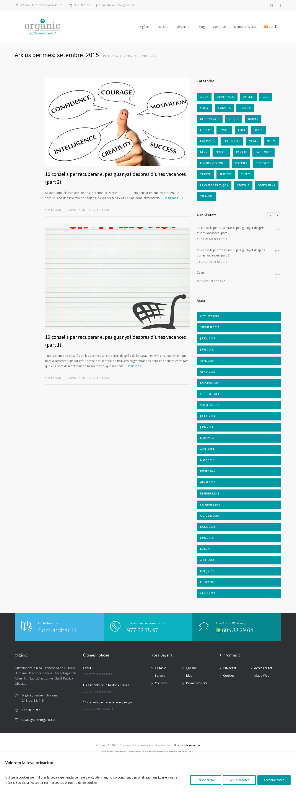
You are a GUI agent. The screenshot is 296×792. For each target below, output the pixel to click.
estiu (105, 210)
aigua (204, 97)
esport (224, 130)
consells (94, 210)
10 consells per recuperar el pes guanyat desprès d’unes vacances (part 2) (109, 702)
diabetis (245, 108)
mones (253, 141)
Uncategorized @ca (214, 185)
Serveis (181, 27)
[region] (148, 772)
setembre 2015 (209, 327)
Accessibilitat (263, 668)
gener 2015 (207, 372)
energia (205, 130)
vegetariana (266, 185)
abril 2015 (207, 360)
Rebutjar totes (239, 780)
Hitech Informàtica (186, 745)
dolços (233, 119)
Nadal (271, 141)
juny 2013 (206, 538)
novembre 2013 (210, 504)
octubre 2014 (209, 394)
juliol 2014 (207, 416)
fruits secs (207, 141)
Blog (201, 27)
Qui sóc (163, 27)
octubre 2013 (209, 516)
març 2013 (207, 571)
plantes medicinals (213, 163)
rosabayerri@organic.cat (118, 5)
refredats (262, 163)
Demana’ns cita (245, 27)
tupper (245, 174)
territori (226, 174)
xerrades (206, 196)
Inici (106, 56)
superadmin (53, 210)
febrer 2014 (208, 471)
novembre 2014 (210, 383)
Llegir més (171, 198)
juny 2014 (206, 427)
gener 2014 (207, 482)
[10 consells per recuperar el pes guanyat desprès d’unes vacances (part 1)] (117, 278)
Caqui (87, 668)
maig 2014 (206, 438)
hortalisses (232, 141)
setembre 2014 (209, 405)
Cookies (228, 675)
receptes (241, 163)
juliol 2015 (207, 338)
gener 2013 (207, 593)
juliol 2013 (207, 527)
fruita (258, 130)
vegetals (243, 185)
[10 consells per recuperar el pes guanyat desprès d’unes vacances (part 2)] (117, 122)
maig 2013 (206, 549)
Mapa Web (261, 675)
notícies (221, 152)
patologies (263, 152)
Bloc (189, 675)
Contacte (219, 27)
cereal (204, 108)
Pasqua (241, 152)
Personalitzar (206, 780)
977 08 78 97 (82, 5)
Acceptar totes (274, 780)
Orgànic (143, 27)
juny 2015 (206, 349)
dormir (253, 119)
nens (203, 152)
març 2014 (207, 460)
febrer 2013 (208, 582)
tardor (205, 174)
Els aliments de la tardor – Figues (106, 685)
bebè (266, 97)
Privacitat (229, 668)
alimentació (76, 210)
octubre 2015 (209, 316)
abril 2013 (207, 560)
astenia (248, 97)
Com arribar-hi (57, 630)
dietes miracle (209, 119)
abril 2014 (207, 449)
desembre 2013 (210, 493)
